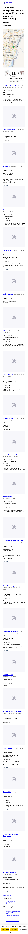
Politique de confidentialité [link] (14, 932)
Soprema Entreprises (9, 872)
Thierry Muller (8, 496)
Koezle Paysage (8, 748)
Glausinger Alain (8, 418)
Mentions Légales (10, 909)
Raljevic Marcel (8, 294)
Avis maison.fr (9, 902)
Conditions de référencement (13, 911)
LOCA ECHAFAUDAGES (11, 85)
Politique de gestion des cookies (13, 913)
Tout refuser (14, 929)
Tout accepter (5, 929)
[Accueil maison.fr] (14, 2)
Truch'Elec (6, 166)
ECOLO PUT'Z (8, 675)
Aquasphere (7, 210)
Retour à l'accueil (7, 895)
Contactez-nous (9, 904)
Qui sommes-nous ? (10, 901)
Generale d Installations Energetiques (10, 835)
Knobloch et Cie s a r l (10, 455)
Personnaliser (23, 929)
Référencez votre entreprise (12, 921)
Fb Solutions (7, 250)
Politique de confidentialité (12, 915)
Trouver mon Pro (7, 25)
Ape (4, 330)
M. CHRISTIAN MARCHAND (13, 711)
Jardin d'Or (7, 792)
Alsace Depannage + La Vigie (12, 586)
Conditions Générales (11, 912)
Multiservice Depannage (10, 631)
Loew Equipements (9, 129)
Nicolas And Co (8, 374)
